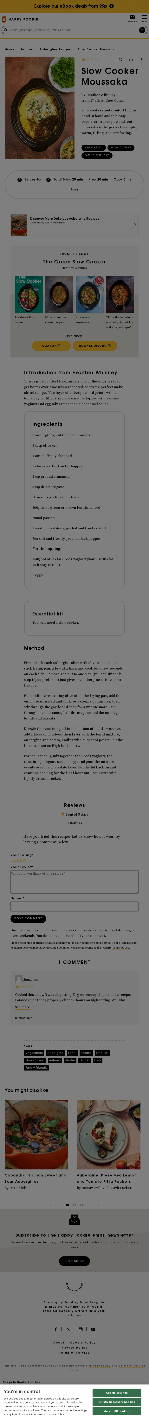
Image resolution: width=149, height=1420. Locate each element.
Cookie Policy (56, 1414)
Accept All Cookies (117, 1411)
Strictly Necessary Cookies (117, 1401)
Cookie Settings (117, 1392)
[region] (74, 1402)
